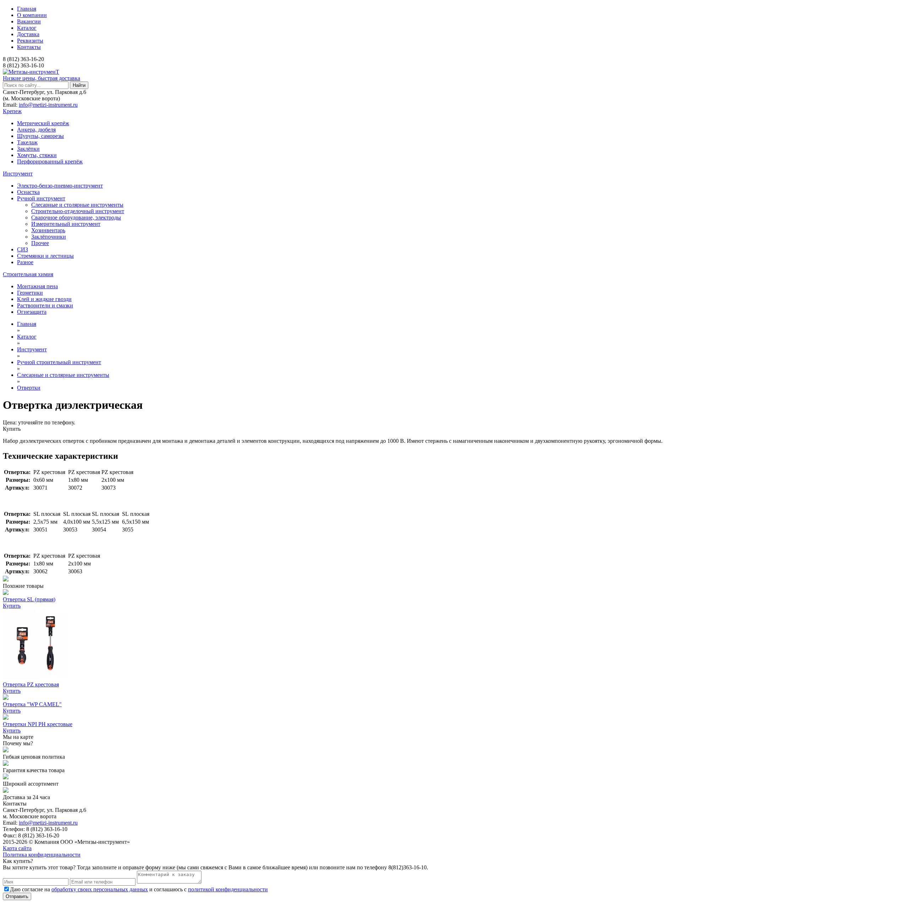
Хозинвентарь (48, 230)
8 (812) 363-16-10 (23, 65)
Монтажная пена (37, 286)
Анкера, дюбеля (36, 130)
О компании (32, 15)
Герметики (30, 293)
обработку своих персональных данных (99, 889)
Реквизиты (30, 41)
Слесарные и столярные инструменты (77, 205)
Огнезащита (31, 312)
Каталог (27, 28)
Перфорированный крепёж (50, 161)
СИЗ (22, 249)
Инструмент (18, 174)
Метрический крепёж (43, 123)
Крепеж (12, 111)
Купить (12, 429)
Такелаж (27, 142)
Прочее (40, 243)
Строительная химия (28, 274)
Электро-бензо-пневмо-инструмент (60, 186)
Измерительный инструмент (65, 224)
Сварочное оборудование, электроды (76, 217)
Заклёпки (28, 149)
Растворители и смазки (45, 305)
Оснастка (28, 192)
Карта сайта (17, 848)
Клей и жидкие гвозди (44, 299)
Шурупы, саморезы (40, 136)
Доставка (28, 34)
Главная (26, 9)
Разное (25, 262)
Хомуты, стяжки (37, 155)
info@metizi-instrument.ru (48, 105)
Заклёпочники (48, 237)
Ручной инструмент (41, 198)
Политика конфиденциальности (42, 855)
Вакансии (29, 21)
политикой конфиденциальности (228, 889)
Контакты (29, 47)
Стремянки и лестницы (45, 256)
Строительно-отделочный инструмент (77, 211)
